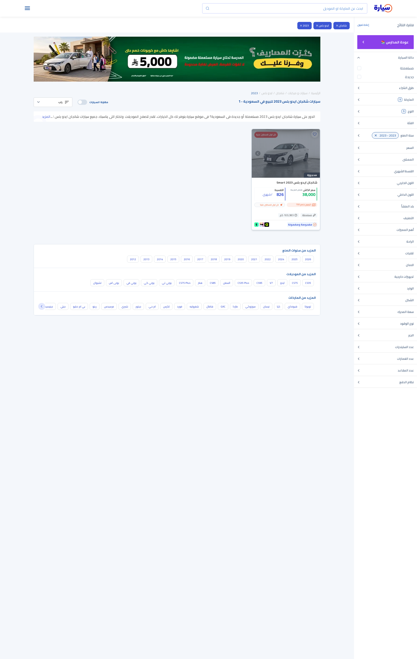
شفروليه (194, 306)
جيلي (63, 306)
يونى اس (114, 282)
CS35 (308, 282)
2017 (200, 259)
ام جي (152, 306)
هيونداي (292, 306)
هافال (209, 306)
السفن (226, 282)
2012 (133, 259)
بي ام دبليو (79, 306)
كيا (278, 306)
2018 (214, 259)
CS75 (295, 282)
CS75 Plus (184, 282)
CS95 (259, 282)
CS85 (213, 282)
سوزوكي (250, 306)
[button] (53, 102)
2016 (187, 259)
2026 (308, 259)
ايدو (282, 282)
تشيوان (97, 282)
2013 (146, 259)
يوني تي (167, 282)
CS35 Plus (243, 282)
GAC (223, 306)
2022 (268, 259)
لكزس (166, 306)
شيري (124, 306)
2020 (241, 259)
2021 (254, 259)
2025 (294, 259)
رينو (95, 306)
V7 (271, 282)
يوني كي (149, 282)
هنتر (200, 282)
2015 (173, 259)
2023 (306, 25)
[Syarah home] (383, 8)
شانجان (343, 25)
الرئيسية (315, 93)
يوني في (131, 282)
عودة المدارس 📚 (395, 42)
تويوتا (308, 306)
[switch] (82, 102)
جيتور (138, 306)
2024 (281, 259)
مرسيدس (109, 306)
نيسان (266, 306)
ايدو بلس (324, 25)
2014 (160, 259)
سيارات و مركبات (298, 93)
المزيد (46, 116)
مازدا (235, 306)
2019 (227, 259)
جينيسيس (47, 306)
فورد (179, 306)
